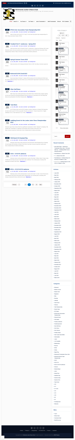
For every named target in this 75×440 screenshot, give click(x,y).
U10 (55, 384)
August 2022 (57, 251)
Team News (13, 105)
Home (11, 21)
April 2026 (56, 177)
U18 (55, 395)
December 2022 (57, 247)
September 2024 (57, 210)
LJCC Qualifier (57, 341)
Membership (57, 343)
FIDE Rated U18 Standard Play (19, 138)
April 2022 (56, 258)
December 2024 (57, 205)
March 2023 (56, 240)
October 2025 (57, 186)
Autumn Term (57, 291)
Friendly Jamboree (58, 321)
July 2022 (56, 253)
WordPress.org (57, 420)
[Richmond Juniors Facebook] (38, 6)
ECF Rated (56, 311)
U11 (55, 386)
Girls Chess (56, 328)
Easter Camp (57, 309)
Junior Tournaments (40, 21)
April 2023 (56, 238)
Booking (56, 298)
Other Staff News (15, 89)
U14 (55, 393)
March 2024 (56, 218)
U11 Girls (56, 388)
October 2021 (57, 266)
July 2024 (56, 212)
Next (41, 184)
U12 (55, 390)
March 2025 (56, 201)
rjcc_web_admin (15, 32)
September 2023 (57, 231)
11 (25, 184)
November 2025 (57, 183)
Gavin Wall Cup (57, 326)
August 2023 (57, 234)
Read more (10, 81)
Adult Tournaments (52, 21)
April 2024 (56, 216)
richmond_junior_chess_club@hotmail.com (63, 3)
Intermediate (57, 336)
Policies (49, 430)
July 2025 (56, 192)
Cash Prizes (56, 302)
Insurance (55, 430)
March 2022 (56, 260)
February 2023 (57, 242)
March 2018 (56, 277)
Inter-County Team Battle (59, 334)
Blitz (55, 296)
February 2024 (57, 221)
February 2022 (57, 262)
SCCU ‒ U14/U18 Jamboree (18, 153)
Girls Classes (57, 330)
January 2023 (57, 244)
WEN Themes (56, 435)
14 (36, 184)
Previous (14, 184)
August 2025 (57, 190)
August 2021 (57, 268)
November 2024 (57, 207)
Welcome (56, 403)
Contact (21, 430)
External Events (57, 317)
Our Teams (31, 21)
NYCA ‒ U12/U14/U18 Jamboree (19, 169)
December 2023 (57, 225)
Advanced (56, 287)
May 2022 (56, 255)
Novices (56, 345)
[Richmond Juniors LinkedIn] (35, 6)
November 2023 (57, 227)
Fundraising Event (58, 323)
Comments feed (57, 418)
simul (55, 371)
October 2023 (57, 229)
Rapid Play (56, 352)
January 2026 (57, 181)
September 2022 (57, 249)
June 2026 (56, 173)
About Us (16, 21)
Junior (55, 339)
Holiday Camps (57, 332)
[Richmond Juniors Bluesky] (32, 6)
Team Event (56, 382)
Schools (59, 21)
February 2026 (57, 179)
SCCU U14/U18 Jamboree (59, 364)
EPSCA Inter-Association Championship (59, 314)
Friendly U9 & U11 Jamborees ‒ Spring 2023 (23, 44)
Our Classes (23, 21)
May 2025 (56, 197)
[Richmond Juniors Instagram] (40, 6)
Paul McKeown (57, 153)
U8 (55, 397)
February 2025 (57, 203)
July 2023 (56, 236)
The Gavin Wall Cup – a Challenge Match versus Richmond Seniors (62, 150)
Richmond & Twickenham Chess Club (62, 354)
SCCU (55, 360)
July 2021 (56, 271)
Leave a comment (23, 32)
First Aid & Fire (42, 430)
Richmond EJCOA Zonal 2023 (18, 73)
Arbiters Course (57, 289)
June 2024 (56, 214)
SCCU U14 (56, 362)
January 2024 (57, 223)
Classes (56, 304)
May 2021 (56, 273)
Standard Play (57, 375)
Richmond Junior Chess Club (26, 10)
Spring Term (56, 373)
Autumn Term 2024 (66, 153)
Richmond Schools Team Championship (59, 357)
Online (55, 350)
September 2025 (57, 188)
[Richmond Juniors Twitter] (43, 6)
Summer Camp (57, 377)
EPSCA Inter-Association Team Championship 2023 (25, 30)
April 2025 (56, 199)
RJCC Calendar (65, 21)
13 (32, 184)
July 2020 (56, 275)
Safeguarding (34, 430)
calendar (56, 300)
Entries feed (56, 415)
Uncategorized (32, 32)
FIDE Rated (56, 319)
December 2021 (57, 264)
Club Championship (58, 307)
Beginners (56, 293)
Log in (55, 413)
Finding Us (27, 430)
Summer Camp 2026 (11, 3)
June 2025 (56, 194)
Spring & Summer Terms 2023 (19, 59)
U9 (55, 399)
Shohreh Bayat (57, 369)
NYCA (55, 347)
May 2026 (56, 175)
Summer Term (57, 379)
